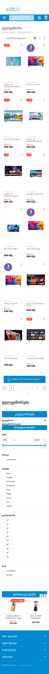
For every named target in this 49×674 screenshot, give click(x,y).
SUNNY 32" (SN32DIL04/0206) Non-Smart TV (13, 86)
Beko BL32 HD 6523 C (12, 139)
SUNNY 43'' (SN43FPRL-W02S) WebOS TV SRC (11, 195)
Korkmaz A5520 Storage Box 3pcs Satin (10, 617)
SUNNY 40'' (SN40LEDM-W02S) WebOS (34, 140)
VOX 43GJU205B (10, 358)
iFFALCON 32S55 (33, 85)
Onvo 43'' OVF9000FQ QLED (35, 305)
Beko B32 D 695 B (11, 249)
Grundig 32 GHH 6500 (35, 194)
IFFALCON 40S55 (33, 249)
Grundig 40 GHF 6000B (35, 358)
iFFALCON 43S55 (10, 304)
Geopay (31, 665)
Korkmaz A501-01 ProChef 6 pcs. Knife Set (33, 617)
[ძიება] (31, 17)
